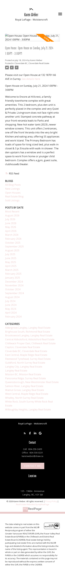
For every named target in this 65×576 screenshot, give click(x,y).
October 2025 (12, 242)
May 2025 (10, 262)
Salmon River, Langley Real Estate (24, 386)
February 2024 (13, 316)
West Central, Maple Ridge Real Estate (26, 394)
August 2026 (12, 215)
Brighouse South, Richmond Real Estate (27, 331)
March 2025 (11, 270)
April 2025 (10, 266)
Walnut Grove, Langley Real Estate (24, 390)
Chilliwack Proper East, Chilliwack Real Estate (30, 343)
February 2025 (13, 273)
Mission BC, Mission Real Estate (23, 374)
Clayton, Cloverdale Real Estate (22, 347)
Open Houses (13, 192)
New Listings (12, 188)
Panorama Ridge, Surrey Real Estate (25, 378)
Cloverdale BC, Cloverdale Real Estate (31, 63)
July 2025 (10, 254)
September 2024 (14, 293)
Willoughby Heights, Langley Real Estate (28, 409)
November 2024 (14, 285)
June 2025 (10, 258)
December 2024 (14, 281)
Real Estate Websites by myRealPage (32, 504)
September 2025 (14, 246)
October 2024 (12, 289)
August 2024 (12, 297)
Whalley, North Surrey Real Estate (24, 397)
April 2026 (10, 231)
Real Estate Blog (14, 196)
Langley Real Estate (16, 370)
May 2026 (10, 227)
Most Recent (12, 211)
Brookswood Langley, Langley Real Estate (28, 335)
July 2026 (10, 219)
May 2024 (10, 309)
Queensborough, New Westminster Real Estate (32, 382)
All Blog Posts (13, 184)
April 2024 (10, 312)
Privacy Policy (51, 501)
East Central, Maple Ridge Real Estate (26, 355)
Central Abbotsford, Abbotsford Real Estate (29, 339)
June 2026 (10, 223)
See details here (31, 79)
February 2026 (13, 238)
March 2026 (11, 234)
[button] (24, 433)
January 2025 (12, 277)
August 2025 (12, 250)
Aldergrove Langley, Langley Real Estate (27, 327)
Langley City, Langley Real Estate (23, 366)
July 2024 (10, 301)
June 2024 (10, 305)
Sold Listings (12, 200)
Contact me (32, 466)
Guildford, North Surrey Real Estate (25, 362)
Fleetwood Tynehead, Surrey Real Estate (28, 359)
